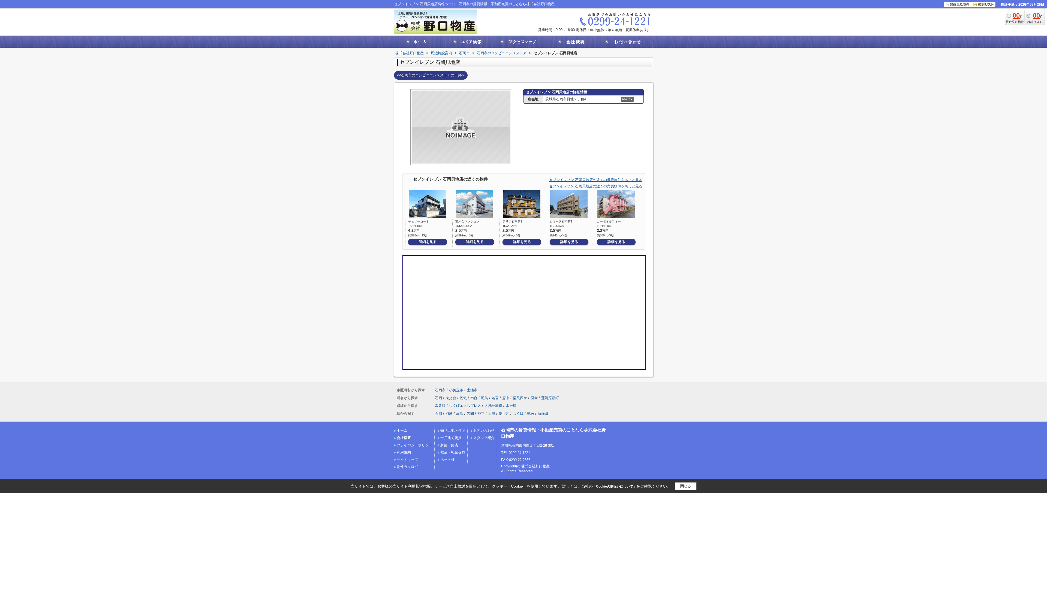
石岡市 (440, 390)
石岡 (438, 398)
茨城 (463, 398)
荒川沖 (504, 413)
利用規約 (404, 452)
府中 (505, 398)
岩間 (470, 413)
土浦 (491, 413)
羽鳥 (484, 398)
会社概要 (404, 438)
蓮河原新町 (550, 398)
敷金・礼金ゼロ (452, 452)
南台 (473, 398)
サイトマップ (407, 460)
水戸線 (511, 406)
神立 (481, 413)
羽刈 (534, 398)
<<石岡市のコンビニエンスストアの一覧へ (431, 75)
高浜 (459, 413)
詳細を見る (428, 242)
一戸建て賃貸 (451, 438)
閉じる (685, 486)
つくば (518, 413)
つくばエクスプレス (465, 406)
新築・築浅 (449, 445)
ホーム (402, 430)
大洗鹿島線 (493, 406)
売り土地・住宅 (452, 430)
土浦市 (472, 390)
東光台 (451, 398)
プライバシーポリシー (414, 445)
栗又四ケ (520, 398)
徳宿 (530, 413)
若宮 (495, 398)
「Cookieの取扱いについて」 (614, 486)
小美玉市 (456, 390)
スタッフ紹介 (484, 438)
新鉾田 (543, 413)
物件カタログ (407, 467)
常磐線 (440, 406)
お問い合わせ (484, 430)
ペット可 (447, 460)
